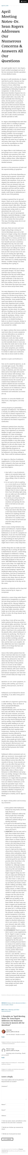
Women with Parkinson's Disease (16, 995)
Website (4, 1115)
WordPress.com (12, 1151)
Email (4, 1110)
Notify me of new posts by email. (12, 1134)
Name (4, 1104)
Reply (3, 1037)
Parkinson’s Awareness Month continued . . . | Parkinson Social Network (14, 1042)
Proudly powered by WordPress (10, 1149)
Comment (5, 1086)
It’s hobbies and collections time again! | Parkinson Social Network (13, 1070)
